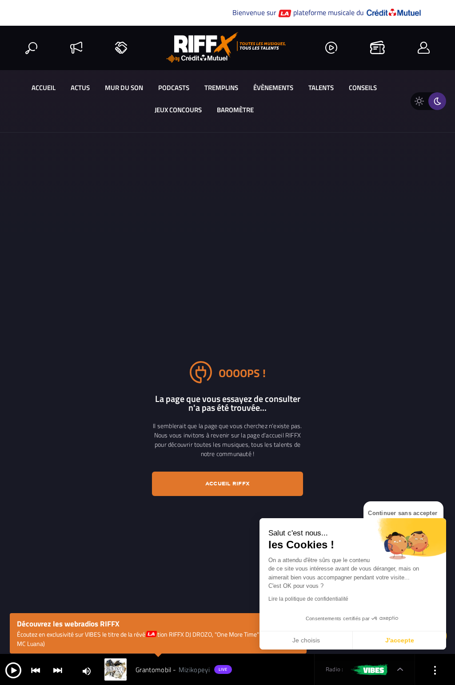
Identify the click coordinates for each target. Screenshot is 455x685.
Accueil (44, 88)
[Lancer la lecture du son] (13, 669)
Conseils (363, 88)
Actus (80, 88)
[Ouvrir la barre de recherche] (31, 48)
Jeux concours (178, 110)
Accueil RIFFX (227, 483)
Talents (321, 88)
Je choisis (306, 640)
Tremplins (221, 88)
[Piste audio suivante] (58, 669)
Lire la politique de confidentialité (308, 599)
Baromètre (235, 110)
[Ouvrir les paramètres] (435, 669)
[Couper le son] (87, 670)
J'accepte (399, 640)
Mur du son (124, 88)
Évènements (273, 88)
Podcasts (173, 88)
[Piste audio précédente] (35, 669)
